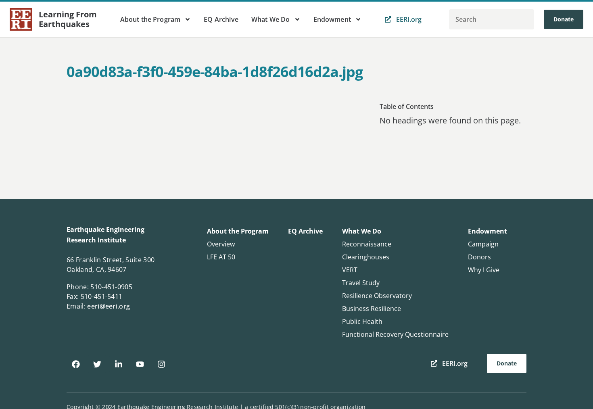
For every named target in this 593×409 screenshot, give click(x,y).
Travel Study (361, 282)
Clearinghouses (365, 256)
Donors (479, 256)
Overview (221, 244)
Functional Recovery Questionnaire (395, 334)
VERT (349, 269)
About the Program (150, 19)
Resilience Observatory (377, 295)
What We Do (270, 19)
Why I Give (483, 269)
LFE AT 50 (221, 256)
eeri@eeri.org (108, 306)
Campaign (483, 244)
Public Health (362, 321)
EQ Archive (221, 19)
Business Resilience (371, 308)
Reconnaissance (366, 244)
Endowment (332, 19)
